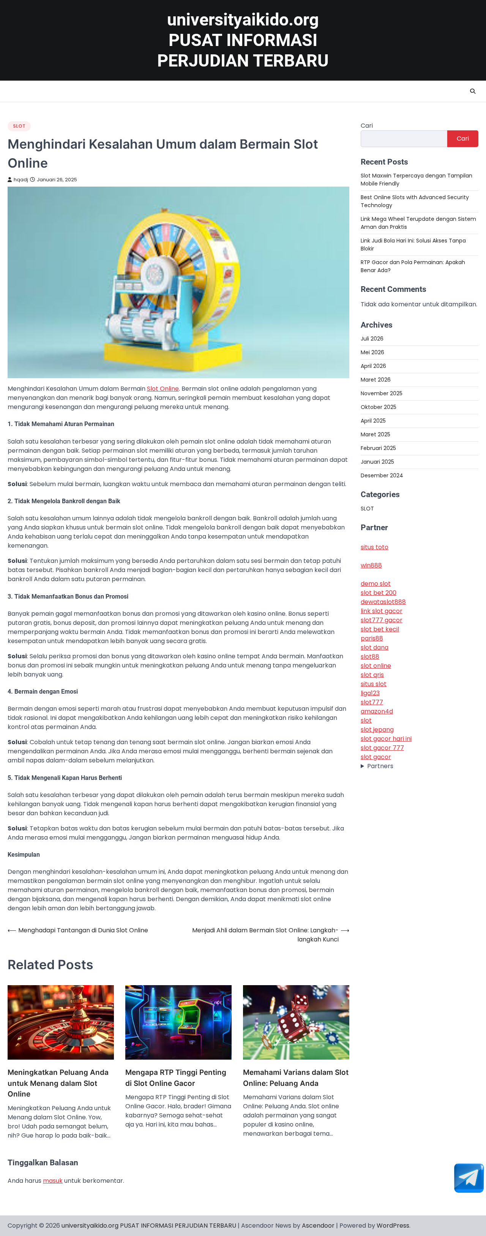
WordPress (393, 1225)
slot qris (372, 674)
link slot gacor (381, 610)
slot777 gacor (381, 619)
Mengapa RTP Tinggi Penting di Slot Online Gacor (175, 1077)
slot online (376, 665)
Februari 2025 (378, 448)
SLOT (19, 126)
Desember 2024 (382, 475)
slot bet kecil (380, 628)
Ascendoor (318, 1225)
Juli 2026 (372, 338)
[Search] (472, 91)
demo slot (376, 583)
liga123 (370, 692)
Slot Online (163, 388)
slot (366, 720)
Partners (380, 765)
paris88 (372, 638)
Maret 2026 (376, 379)
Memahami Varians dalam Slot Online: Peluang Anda (296, 1077)
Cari (367, 125)
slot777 (372, 701)
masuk (53, 1180)
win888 (371, 565)
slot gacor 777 (382, 747)
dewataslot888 (383, 601)
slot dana (374, 647)
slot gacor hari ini (386, 738)
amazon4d (377, 711)
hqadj (21, 179)
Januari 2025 (377, 462)
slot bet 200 (378, 592)
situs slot (374, 683)
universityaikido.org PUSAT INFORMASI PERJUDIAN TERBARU (243, 40)
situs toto (374, 546)
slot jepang (377, 729)
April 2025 (373, 421)
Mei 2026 (372, 352)
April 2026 (373, 366)
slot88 (370, 656)
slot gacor (376, 756)
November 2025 (381, 393)
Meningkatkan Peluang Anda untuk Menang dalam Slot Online (58, 1083)
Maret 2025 (375, 434)
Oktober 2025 (378, 407)
